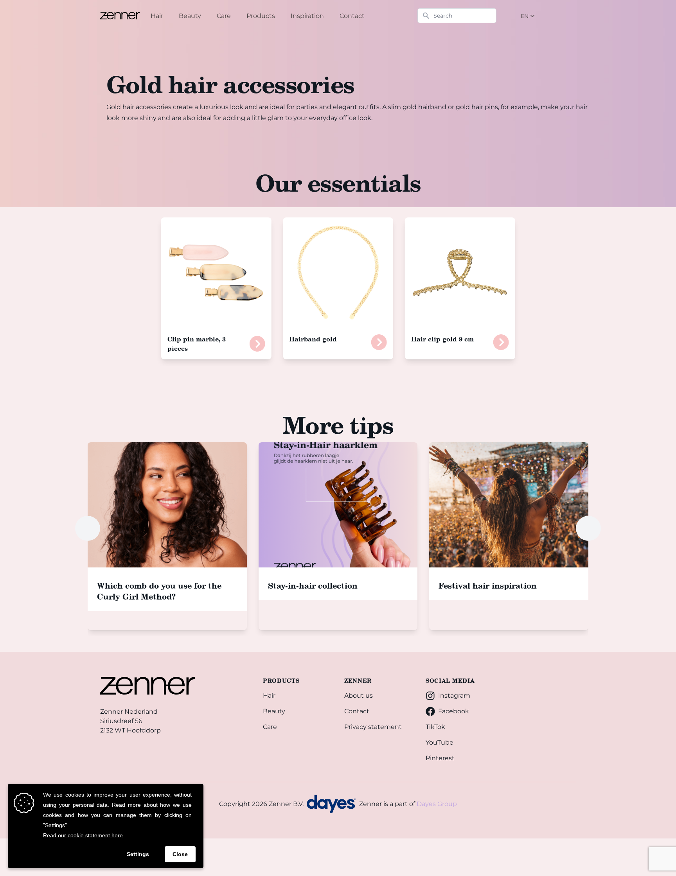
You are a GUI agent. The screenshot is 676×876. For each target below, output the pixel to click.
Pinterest (440, 758)
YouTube (439, 742)
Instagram (454, 695)
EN (525, 16)
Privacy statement (373, 727)
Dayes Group (437, 804)
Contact (356, 711)
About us (358, 695)
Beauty (274, 711)
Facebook (453, 711)
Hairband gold (313, 339)
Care (270, 727)
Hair (269, 695)
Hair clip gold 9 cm (442, 339)
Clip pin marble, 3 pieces (196, 343)
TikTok (435, 727)
